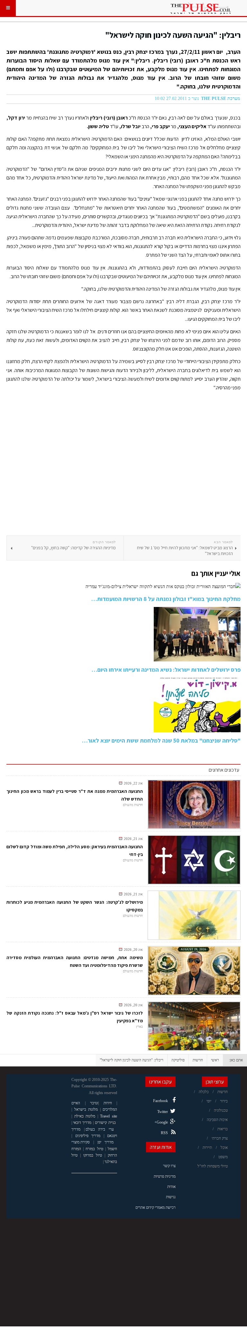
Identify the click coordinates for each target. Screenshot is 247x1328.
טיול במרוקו (92, 1155)
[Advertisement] (123, 465)
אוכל (224, 1147)
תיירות (207, 1147)
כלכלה (204, 1092)
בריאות (222, 1129)
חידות (108, 1103)
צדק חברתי (220, 1138)
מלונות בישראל (86, 1109)
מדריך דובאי (82, 1122)
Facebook (160, 1101)
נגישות (171, 1197)
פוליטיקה (178, 1060)
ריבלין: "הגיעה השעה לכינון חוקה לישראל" (173, 34)
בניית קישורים (105, 1122)
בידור (224, 1101)
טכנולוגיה (221, 1110)
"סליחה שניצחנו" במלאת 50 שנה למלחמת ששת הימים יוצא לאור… (161, 740)
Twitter (162, 1111)
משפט (223, 1157)
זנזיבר (94, 1103)
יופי (208, 1101)
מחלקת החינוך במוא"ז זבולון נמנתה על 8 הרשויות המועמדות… (166, 598)
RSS (164, 1133)
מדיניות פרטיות (165, 1176)
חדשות (198, 1060)
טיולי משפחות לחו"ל (212, 1166)
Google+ (161, 1122)
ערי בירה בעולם (100, 1129)
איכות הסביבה (217, 1119)
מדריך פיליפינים (88, 1135)
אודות (171, 1186)
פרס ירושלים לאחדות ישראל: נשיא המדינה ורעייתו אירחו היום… (166, 669)
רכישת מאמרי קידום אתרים (155, 1207)
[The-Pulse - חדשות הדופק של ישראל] (201, 8)
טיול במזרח (94, 1149)
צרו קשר (169, 1166)
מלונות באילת (85, 1116)
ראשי (215, 1060)
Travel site (108, 1116)
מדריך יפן (105, 1142)
